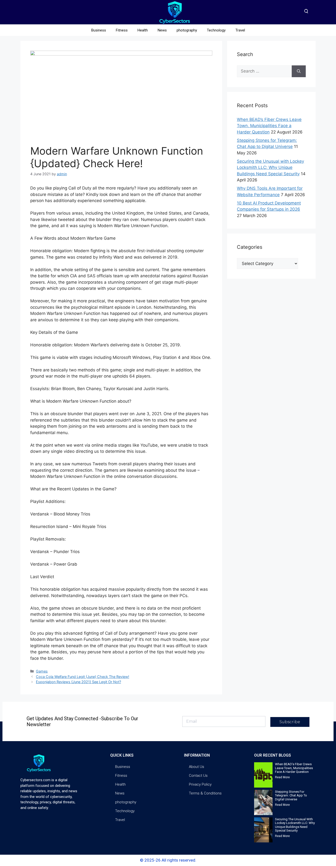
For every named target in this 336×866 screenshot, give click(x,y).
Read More (282, 777)
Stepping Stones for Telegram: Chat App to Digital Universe (291, 795)
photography (187, 30)
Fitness (122, 30)
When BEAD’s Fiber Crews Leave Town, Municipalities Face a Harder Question (269, 125)
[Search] (299, 71)
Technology (216, 30)
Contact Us (198, 775)
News (162, 30)
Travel (240, 30)
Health (142, 30)
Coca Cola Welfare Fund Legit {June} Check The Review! (82, 677)
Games (42, 671)
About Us (196, 766)
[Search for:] (264, 71)
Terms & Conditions (205, 793)
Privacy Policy (200, 784)
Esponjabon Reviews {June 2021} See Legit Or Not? (78, 682)
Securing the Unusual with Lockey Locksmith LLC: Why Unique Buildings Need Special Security (270, 167)
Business (98, 30)
